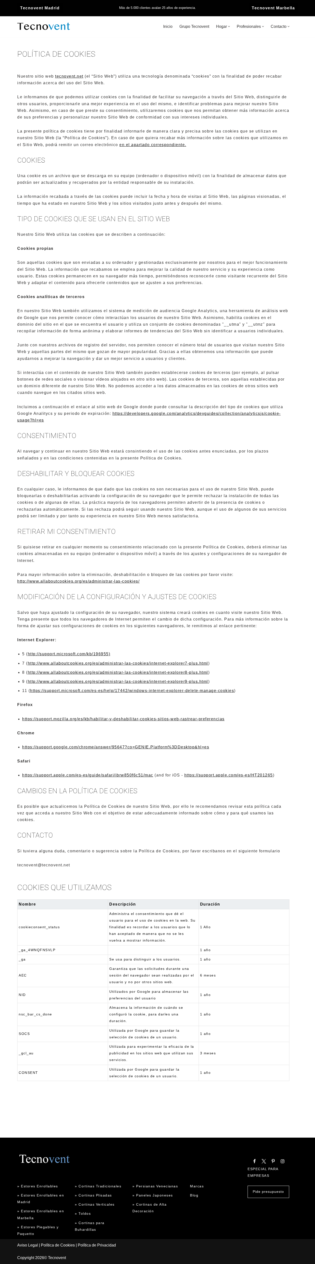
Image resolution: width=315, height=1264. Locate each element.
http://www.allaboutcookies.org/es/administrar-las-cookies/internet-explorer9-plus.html (118, 681)
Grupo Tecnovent (194, 26)
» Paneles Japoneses (152, 1195)
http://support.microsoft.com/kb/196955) (69, 654)
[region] (153, 992)
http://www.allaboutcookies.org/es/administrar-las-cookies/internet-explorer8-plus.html (118, 672)
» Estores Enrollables (37, 1186)
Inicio (168, 26)
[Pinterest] (273, 1161)
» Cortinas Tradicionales (98, 1186)
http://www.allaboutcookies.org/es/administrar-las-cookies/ (78, 581)
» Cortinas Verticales (95, 1204)
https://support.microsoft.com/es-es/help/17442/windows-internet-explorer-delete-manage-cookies (132, 691)
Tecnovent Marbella (273, 8)
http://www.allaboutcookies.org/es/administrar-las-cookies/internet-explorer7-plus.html (118, 663)
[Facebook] (254, 1161)
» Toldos (83, 1213)
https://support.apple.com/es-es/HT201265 (228, 775)
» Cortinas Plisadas (93, 1195)
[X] (263, 1161)
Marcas (197, 1186)
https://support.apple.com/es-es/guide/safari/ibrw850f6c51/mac (87, 775)
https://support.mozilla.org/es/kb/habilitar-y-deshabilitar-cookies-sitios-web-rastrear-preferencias (123, 719)
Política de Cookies (58, 1245)
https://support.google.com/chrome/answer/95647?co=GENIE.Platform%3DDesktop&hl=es (115, 747)
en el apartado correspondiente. (152, 145)
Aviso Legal (27, 1245)
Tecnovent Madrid (40, 8)
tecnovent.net (69, 76)
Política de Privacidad (97, 1245)
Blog (194, 1195)
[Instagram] (282, 1161)
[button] (229, 26)
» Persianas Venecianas (155, 1186)
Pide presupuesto (268, 1192)
